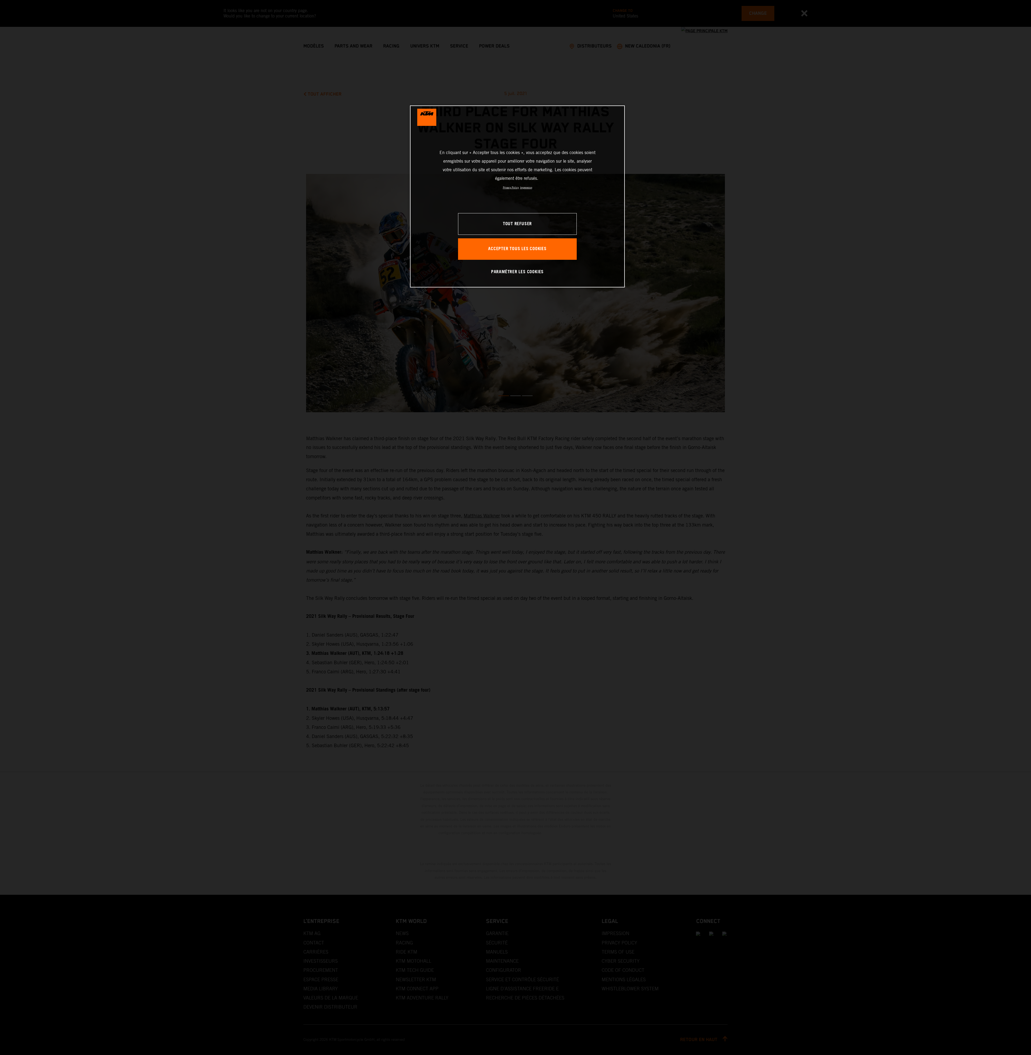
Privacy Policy (511, 187)
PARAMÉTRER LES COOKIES (517, 272)
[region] (517, 196)
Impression (526, 187)
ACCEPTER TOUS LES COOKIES (517, 249)
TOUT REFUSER (517, 224)
